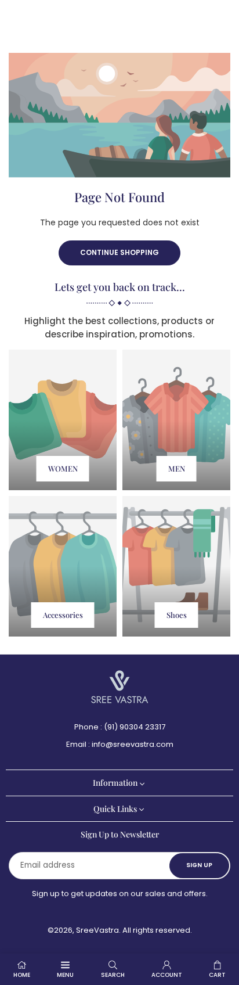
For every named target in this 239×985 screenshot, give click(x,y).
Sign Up (199, 865)
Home (21, 974)
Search (113, 974)
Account (166, 974)
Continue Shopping (119, 252)
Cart (217, 974)
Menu (65, 974)
